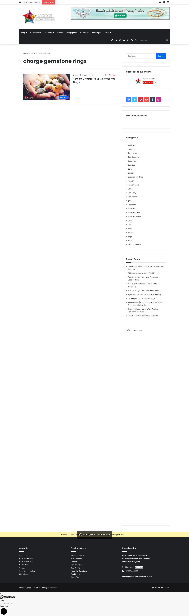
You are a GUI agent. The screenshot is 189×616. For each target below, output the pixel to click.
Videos (60, 33)
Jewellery (48, 33)
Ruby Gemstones (77, 568)
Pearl (130, 229)
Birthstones (132, 153)
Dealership (23, 565)
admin (77, 75)
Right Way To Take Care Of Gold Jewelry (144, 294)
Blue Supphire (76, 559)
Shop (23, 33)
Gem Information (26, 559)
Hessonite (132, 205)
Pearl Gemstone (77, 574)
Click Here (139, 567)
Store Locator (24, 574)
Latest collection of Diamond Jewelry (143, 316)
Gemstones (35, 33)
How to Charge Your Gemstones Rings (143, 290)
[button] (94, 610)
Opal (129, 225)
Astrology (96, 33)
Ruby (130, 241)
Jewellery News (134, 217)
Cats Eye (131, 165)
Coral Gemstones (78, 565)
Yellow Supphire (77, 556)
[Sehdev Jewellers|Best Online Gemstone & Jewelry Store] (38, 17)
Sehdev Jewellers (33, 588)
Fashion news (133, 185)
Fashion (131, 181)
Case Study (132, 161)
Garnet (130, 189)
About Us (23, 556)
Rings (130, 237)
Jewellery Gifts (134, 213)
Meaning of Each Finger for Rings (141, 298)
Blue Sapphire (133, 157)
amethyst (132, 145)
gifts (129, 201)
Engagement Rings (135, 177)
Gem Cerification (26, 562)
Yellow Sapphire (134, 244)
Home (27, 53)
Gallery (22, 568)
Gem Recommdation (27, 571)
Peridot (131, 233)
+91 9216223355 (131, 571)
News (107, 33)
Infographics (71, 33)
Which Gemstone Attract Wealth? (141, 273)
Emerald (131, 173)
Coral (130, 169)
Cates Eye (75, 577)
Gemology (84, 33)
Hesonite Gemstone (79, 571)
